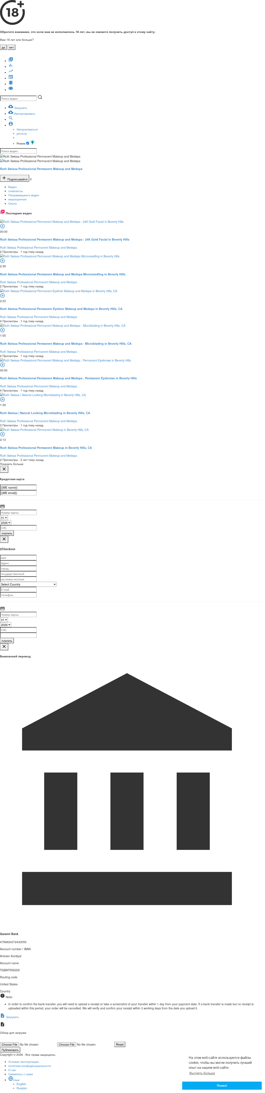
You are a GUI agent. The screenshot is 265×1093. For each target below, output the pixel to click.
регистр (22, 133)
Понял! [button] (222, 1085)
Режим (21, 143)
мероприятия (17, 199)
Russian (22, 1088)
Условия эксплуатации (23, 1061)
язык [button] (16, 1080)
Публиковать (10, 1050)
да (3, 47)
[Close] (4, 469)
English (21, 1084)
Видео (12, 187)
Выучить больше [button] (202, 1073)
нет (11, 47)
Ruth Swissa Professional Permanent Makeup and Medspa (41, 169)
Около (12, 203)
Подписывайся (17, 179)
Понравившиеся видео (23, 195)
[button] (10, 125)
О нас (12, 1070)
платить (7, 533)
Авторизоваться (27, 129)
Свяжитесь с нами (20, 1074)
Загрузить (12, 1017)
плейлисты (15, 191)
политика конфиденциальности (29, 1066)
